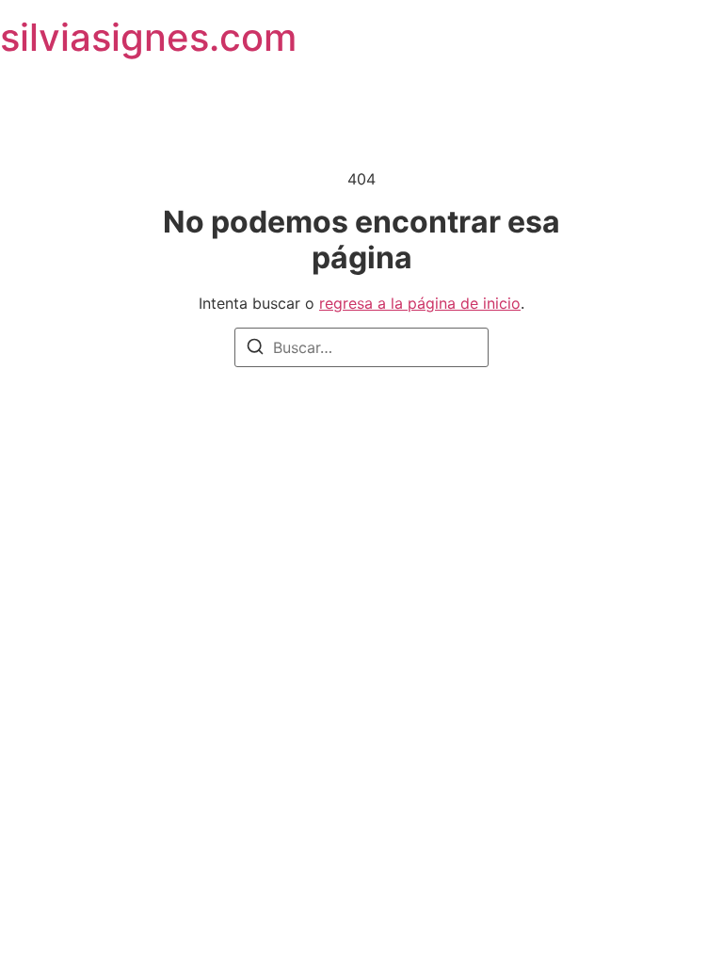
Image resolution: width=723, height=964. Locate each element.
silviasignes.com (148, 37)
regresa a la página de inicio (420, 303)
